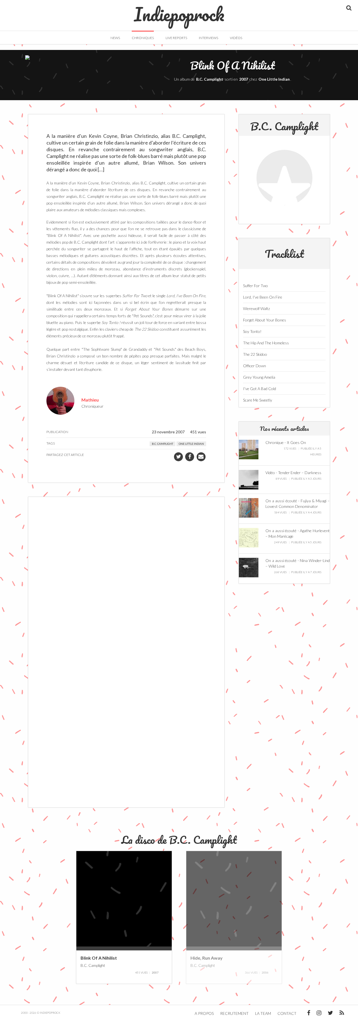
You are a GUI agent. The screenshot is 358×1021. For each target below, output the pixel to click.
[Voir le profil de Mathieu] (60, 400)
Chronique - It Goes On (285, 442)
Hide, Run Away (206, 957)
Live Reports (176, 38)
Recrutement (234, 1013)
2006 (265, 972)
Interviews (208, 38)
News (115, 38)
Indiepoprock (179, 11)
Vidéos (236, 38)
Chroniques (143, 38)
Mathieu (90, 399)
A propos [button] (204, 1013)
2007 (243, 79)
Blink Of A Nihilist (99, 957)
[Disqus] (126, 576)
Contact (286, 1013)
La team (263, 1013)
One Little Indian (274, 79)
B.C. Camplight (209, 79)
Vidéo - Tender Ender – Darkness (293, 472)
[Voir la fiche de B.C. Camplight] (284, 178)
